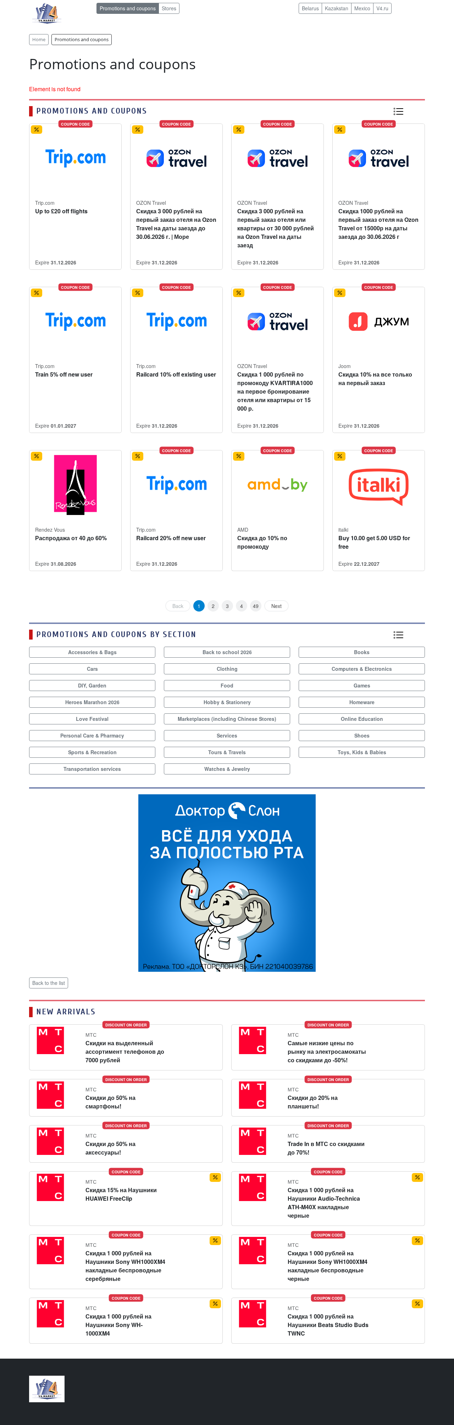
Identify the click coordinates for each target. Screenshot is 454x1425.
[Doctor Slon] (227, 882)
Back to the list (48, 982)
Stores (169, 8)
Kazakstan (336, 8)
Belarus (310, 8)
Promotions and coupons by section (116, 634)
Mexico (362, 8)
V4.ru (382, 8)
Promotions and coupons (128, 8)
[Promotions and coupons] (398, 111)
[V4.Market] (47, 13)
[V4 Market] (47, 1388)
